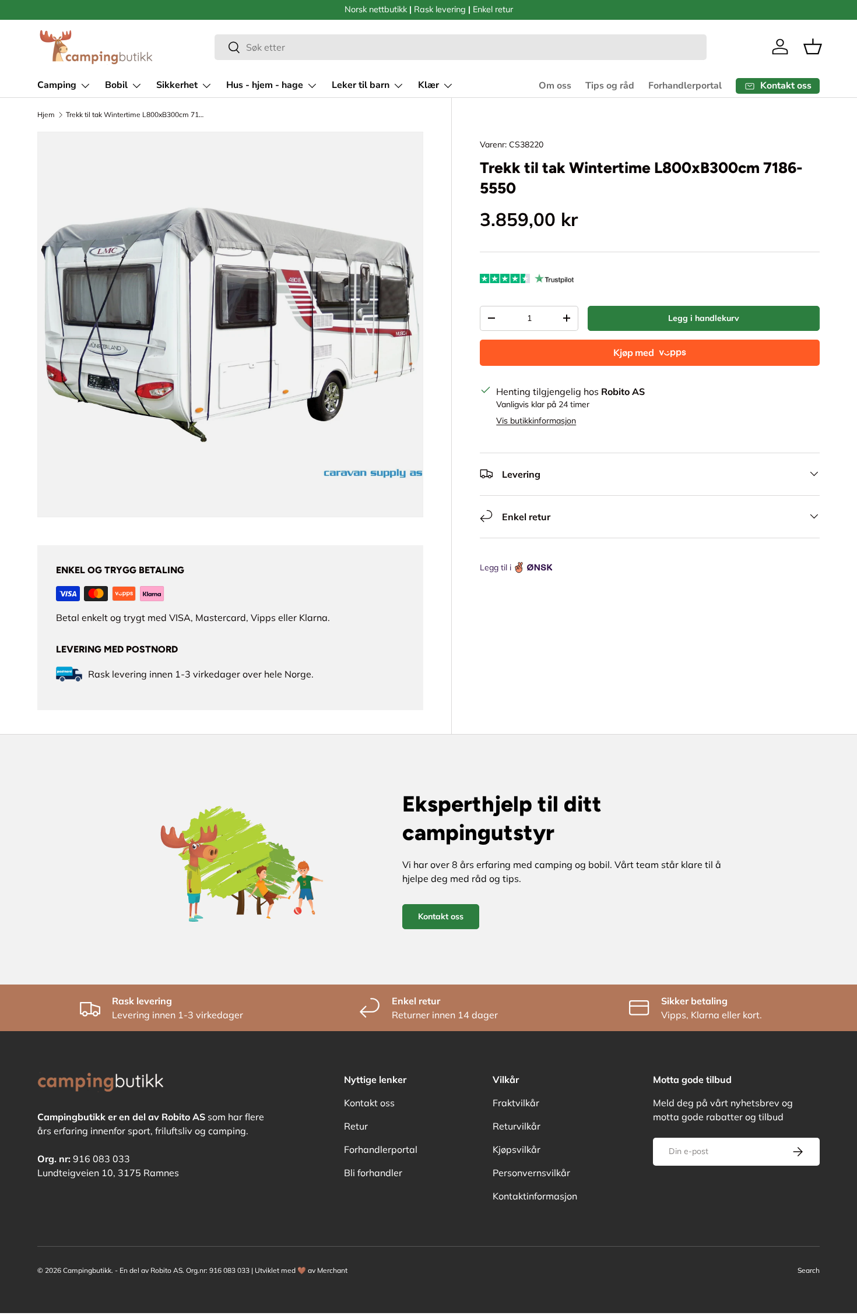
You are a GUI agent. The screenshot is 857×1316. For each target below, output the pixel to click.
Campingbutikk (87, 1270)
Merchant (332, 1270)
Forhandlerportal (685, 85)
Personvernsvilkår (531, 1173)
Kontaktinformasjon (535, 1196)
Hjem (46, 114)
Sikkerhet (177, 85)
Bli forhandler (373, 1173)
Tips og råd (609, 85)
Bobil (116, 85)
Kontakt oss (440, 916)
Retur (356, 1126)
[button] (813, 46)
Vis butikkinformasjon (536, 420)
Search (809, 1270)
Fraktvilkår (516, 1103)
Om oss (555, 85)
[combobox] (461, 47)
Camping (56, 85)
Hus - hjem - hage (264, 85)
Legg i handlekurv (703, 317)
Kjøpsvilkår (516, 1149)
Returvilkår (516, 1126)
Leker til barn (360, 85)
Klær (428, 85)
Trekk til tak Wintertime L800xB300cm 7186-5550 (136, 114)
